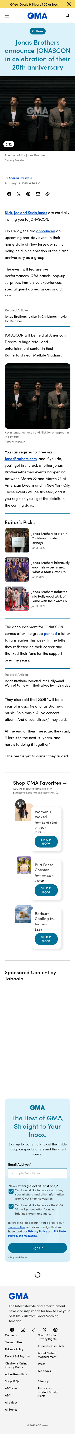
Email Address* (19, 1164)
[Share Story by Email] (37, 193)
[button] (7, 16)
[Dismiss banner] (69, 4)
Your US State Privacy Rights (47, 1337)
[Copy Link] (47, 193)
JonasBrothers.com (21, 458)
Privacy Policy (37, 1231)
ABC (8, 1395)
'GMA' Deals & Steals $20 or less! (34, 4)
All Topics (11, 1409)
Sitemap (43, 1381)
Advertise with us (16, 1374)
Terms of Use (16, 1227)
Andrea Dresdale (20, 178)
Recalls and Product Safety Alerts (48, 1392)
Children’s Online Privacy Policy (16, 1365)
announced (45, 230)
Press (41, 1364)
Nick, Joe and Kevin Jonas (26, 212)
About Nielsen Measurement (47, 1355)
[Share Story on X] (18, 193)
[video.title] (37, 113)
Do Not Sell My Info (17, 1356)
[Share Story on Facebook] (9, 193)
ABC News (12, 1388)
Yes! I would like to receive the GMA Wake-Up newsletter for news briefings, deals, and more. (39, 1209)
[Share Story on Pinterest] (28, 193)
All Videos (11, 1402)
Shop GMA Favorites (37, 782)
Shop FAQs (12, 1381)
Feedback (44, 1371)
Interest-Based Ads (51, 1346)
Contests (11, 1335)
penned (50, 633)
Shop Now (46, 841)
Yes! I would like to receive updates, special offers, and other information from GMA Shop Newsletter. (39, 1194)
